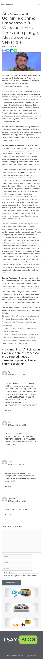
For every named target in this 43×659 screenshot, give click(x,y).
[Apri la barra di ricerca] (31, 4)
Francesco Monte (22, 322)
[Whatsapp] (15, 50)
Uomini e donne (10, 316)
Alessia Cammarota (12, 319)
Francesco (27, 81)
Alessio (36, 81)
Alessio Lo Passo (26, 319)
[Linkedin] (12, 50)
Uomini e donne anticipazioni (28, 316)
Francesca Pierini (8, 322)
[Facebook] (4, 50)
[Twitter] (8, 50)
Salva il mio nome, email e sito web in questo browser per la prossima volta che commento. (21, 574)
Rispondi (8, 410)
